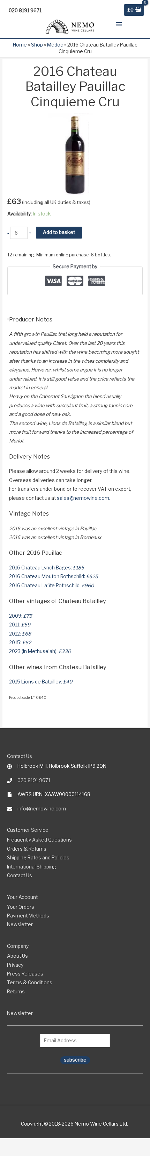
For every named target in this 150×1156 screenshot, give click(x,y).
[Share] (19, 1144)
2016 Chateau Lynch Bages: (46, 567)
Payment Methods (28, 916)
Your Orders (20, 907)
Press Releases (25, 974)
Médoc (55, 45)
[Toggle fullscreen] (11, 1144)
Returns (16, 991)
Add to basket (59, 232)
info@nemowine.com (41, 808)
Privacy (15, 965)
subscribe (75, 1060)
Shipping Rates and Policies (38, 857)
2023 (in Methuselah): (40, 651)
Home (20, 45)
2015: (20, 642)
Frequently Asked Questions (39, 840)
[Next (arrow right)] (11, 1152)
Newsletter (20, 924)
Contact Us (19, 875)
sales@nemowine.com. (83, 498)
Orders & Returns (26, 849)
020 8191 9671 (33, 780)
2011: (19, 624)
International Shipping (31, 867)
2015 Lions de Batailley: (40, 682)
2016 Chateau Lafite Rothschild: (51, 585)
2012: (20, 634)
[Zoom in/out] (3, 1144)
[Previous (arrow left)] (3, 1152)
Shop (37, 45)
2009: (20, 616)
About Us (17, 956)
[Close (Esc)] (27, 1144)
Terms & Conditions (29, 982)
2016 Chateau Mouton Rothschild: (53, 576)
